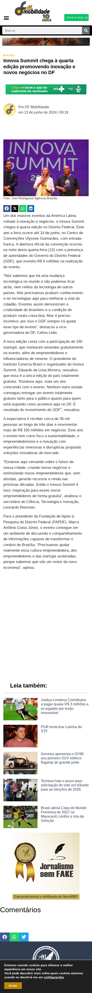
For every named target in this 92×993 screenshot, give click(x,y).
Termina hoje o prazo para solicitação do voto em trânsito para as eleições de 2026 (65, 785)
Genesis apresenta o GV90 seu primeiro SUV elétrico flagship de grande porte (62, 758)
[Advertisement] (46, 624)
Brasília (9, 55)
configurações (54, 977)
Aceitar (13, 985)
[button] (6, 18)
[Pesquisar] (86, 30)
